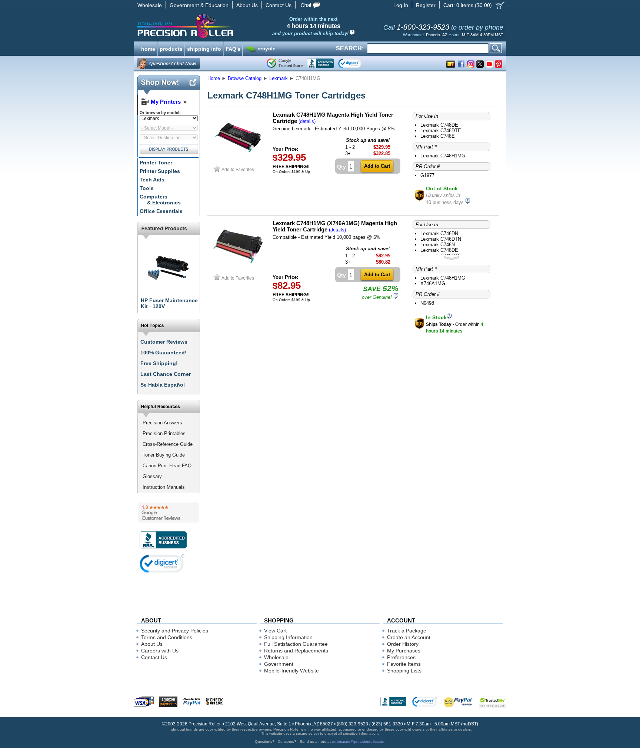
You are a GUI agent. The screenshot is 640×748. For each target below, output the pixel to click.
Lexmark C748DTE (440, 130)
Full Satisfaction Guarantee (296, 644)
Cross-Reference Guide (168, 444)
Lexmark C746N (437, 244)
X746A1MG (432, 283)
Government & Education (199, 5)
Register (426, 5)
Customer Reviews (163, 342)
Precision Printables (164, 433)
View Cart (275, 631)
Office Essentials (161, 211)
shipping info (204, 48)
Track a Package (406, 631)
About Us (247, 5)
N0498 (427, 303)
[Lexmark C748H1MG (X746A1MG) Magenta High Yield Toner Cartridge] (238, 270)
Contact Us (278, 5)
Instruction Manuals (164, 487)
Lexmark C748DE (439, 125)
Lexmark (278, 78)
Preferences (401, 657)
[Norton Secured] (356, 63)
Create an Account (408, 637)
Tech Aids (152, 180)
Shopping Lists (404, 671)
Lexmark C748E (437, 136)
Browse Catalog (244, 78)
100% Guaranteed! (163, 352)
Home (213, 78)
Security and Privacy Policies (174, 631)
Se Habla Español (162, 385)
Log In (400, 5)
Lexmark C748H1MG (442, 155)
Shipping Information (288, 637)
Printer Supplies (160, 171)
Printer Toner (156, 163)
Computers (160, 200)
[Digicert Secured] (162, 563)
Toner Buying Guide (164, 455)
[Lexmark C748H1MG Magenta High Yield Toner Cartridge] (238, 162)
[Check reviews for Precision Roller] (168, 512)
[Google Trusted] (285, 63)
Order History (403, 644)
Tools (147, 188)
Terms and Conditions (166, 637)
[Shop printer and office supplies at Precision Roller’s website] (224, 26)
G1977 (427, 175)
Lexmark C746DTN (440, 239)
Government (278, 664)
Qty (341, 167)
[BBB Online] (320, 63)
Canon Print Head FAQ (167, 465)
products (171, 48)
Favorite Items (404, 664)
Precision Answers (162, 422)
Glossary (152, 476)
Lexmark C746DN (439, 233)
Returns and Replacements (296, 651)
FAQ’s (233, 48)
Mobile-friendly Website (291, 671)
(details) (307, 121)
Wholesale (149, 5)
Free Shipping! (159, 363)
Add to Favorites (237, 169)
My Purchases (403, 651)
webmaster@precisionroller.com (358, 741)
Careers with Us (160, 651)
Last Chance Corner (165, 374)
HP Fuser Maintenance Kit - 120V (169, 303)
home (148, 48)
